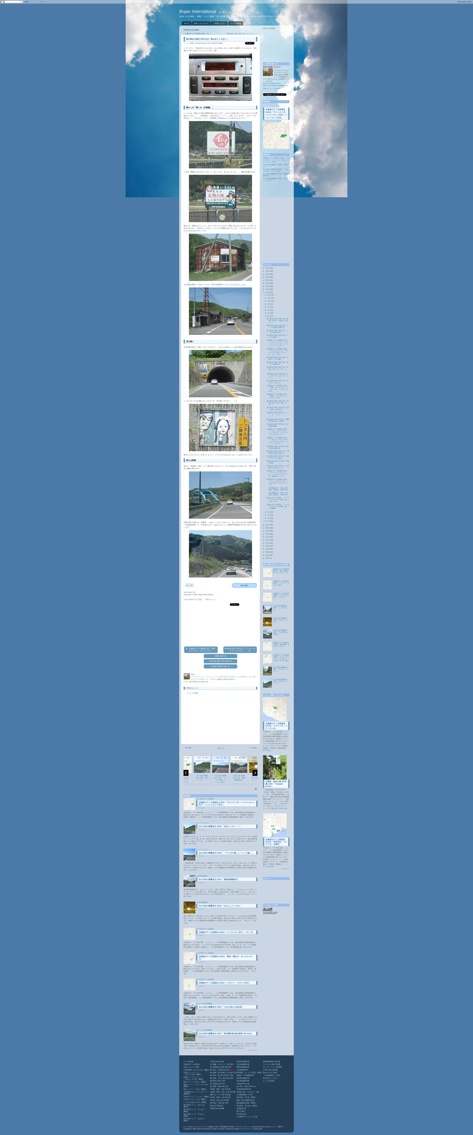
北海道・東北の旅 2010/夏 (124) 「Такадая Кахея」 (276, 783)
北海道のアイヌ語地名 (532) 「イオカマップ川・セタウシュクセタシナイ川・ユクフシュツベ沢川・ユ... (277, 440)
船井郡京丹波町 (217, 43)
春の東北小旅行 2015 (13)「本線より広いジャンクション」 (277, 369)
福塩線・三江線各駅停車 (245, 1075)
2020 (267, 286)
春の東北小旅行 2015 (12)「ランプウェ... (241, 34)
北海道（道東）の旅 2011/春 (220, 1097)
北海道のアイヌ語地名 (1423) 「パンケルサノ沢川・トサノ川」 (227, 932)
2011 (267, 543)
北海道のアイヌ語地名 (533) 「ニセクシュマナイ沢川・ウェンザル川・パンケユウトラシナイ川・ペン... (277, 432)
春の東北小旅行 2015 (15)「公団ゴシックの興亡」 (277, 358)
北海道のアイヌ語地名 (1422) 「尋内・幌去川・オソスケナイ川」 (281, 571)
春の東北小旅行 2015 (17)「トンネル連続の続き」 (277, 331)
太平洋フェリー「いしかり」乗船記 (196, 1097)
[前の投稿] (187, 648)
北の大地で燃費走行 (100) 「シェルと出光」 (280, 607)
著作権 (230, 1127)
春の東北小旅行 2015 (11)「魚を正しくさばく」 (277, 381)
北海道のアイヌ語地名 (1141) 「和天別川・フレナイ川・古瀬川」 (276, 841)
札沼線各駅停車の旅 (243, 1089)
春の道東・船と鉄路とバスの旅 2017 (223, 1072)
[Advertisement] (220, 626)
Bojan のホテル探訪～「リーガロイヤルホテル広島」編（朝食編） (278, 506)
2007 (267, 555)
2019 (267, 289)
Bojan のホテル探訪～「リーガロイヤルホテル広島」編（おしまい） (278, 499)
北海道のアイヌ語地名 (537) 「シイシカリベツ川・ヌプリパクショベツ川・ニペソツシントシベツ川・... (277, 343)
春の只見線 (240, 1111)
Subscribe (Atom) (258, 1127)
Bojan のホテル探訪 (270, 1072)
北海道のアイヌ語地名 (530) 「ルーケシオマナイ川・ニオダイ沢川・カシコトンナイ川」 (277, 482)
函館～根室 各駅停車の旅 (245, 1100)
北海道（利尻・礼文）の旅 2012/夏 (222, 1092)
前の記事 (189, 585)
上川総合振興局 (201, 876)
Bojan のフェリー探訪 (191, 1067)
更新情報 (223, 1127)
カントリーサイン (202, 823)
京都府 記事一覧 (220, 656)
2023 (267, 277)
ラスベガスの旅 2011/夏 (271, 1064)
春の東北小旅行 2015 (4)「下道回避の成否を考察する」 (278, 452)
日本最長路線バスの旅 (244, 1095)
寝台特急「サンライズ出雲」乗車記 (249, 1072)
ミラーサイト (246, 1129)
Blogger (236, 1129)
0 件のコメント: (211, 599)
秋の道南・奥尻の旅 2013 (219, 1086)
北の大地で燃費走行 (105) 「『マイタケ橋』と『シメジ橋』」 (226, 853)
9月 (268, 304)
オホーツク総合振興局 (204, 1003)
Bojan (278, 67)
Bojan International (198, 11)
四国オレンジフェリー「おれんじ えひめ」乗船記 (193, 1078)
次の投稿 (253, 748)
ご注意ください (219, 23)
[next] (255, 773)
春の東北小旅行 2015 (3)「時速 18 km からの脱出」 (278, 457)
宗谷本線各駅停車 (242, 1081)
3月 (268, 515)
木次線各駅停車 (242, 1070)
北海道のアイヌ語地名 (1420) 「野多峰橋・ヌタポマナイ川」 (281, 644)
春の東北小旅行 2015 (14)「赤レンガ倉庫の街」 (277, 363)
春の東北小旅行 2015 (202, 43)
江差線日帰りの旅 (242, 1084)
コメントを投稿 (192, 693)
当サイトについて (201, 23)
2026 (267, 268)
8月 (268, 307)
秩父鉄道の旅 (241, 1114)
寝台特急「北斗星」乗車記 (246, 1097)
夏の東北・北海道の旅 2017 (220, 1070)
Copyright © (188, 595)
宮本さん (228, 347)
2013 (267, 537)
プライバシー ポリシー (242, 1127)
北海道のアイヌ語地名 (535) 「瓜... (197, 34)
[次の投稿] (249, 651)
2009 (267, 549)
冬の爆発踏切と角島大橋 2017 (221, 1067)
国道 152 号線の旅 (216, 1106)
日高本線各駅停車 (242, 1061)
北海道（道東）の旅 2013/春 (220, 1089)
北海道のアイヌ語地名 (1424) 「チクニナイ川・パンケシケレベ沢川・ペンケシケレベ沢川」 (276, 160)
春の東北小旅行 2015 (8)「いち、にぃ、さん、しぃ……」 (277, 414)
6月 (268, 313)
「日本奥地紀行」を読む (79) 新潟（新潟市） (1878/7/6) (277, 494)
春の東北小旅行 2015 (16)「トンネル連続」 (277, 336)
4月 (268, 512)
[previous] (186, 773)
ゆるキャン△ (271, 1127)
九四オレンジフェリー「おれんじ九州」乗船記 (192, 1073)
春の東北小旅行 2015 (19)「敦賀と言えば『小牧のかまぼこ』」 (277, 320)
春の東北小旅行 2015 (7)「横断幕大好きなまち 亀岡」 (278, 420)
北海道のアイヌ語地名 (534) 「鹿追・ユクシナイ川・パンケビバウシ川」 (277, 396)
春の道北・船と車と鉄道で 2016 (221, 1075)
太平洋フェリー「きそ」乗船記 (195, 1099)
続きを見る (249, 817)
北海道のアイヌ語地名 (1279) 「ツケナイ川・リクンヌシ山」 (276, 725)
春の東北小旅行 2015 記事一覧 (221, 661)
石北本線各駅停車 (242, 1064)
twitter (217, 1127)
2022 (267, 280)
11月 (269, 298)
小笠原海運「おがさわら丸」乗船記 (196, 1070)
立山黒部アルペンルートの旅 (246, 1117)
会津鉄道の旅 (241, 1108)
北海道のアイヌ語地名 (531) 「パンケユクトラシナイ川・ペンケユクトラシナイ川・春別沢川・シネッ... (277, 473)
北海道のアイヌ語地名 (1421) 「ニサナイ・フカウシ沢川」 (225, 983)
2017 (267, 525)
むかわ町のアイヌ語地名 (205, 799)
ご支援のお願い (257, 1129)
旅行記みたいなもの (270, 1078)
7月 (268, 310)
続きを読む (245, 585)
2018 (267, 292)
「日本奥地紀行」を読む (272, 1075)
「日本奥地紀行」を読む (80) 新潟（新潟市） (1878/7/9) (277, 489)
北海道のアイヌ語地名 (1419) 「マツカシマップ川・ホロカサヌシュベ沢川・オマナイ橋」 (281, 657)
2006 (267, 558)
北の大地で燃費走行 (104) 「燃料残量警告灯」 (219, 879)
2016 (267, 528)
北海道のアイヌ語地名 (192, 1064)
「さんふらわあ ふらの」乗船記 (195, 1102)
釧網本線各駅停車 (242, 1067)
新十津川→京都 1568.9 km (246, 1086)
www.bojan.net (189, 592)
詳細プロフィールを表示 (272, 88)
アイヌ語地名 (235, 23)
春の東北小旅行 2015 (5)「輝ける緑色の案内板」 (278, 447)
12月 (269, 295)
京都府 (191, 43)
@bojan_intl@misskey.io (226, 679)
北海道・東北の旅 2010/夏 (219, 1100)
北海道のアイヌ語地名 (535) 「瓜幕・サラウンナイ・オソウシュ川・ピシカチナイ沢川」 (277, 388)
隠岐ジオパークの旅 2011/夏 (220, 1095)
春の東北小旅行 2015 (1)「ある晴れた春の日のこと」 (278, 467)
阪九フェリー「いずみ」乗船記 (195, 1089)
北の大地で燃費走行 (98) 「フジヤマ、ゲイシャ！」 (281, 669)
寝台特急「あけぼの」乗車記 (246, 1106)
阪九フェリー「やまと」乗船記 (195, 1082)
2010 (267, 546)
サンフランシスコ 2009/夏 (272, 1067)
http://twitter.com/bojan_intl (198, 682)
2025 (267, 271)
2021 (267, 283)
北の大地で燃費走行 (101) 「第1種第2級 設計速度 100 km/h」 (226, 1033)
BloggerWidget (253, 1050)
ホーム (187, 23)
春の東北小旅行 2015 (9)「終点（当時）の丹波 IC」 (278, 408)
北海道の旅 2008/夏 (217, 1108)
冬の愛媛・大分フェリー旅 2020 (221, 1064)
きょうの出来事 (268, 1081)
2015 (267, 531)
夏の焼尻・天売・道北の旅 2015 (221, 1078)
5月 (268, 316)
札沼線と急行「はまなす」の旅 (247, 1092)
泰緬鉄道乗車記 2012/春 (271, 1061)
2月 (268, 518)
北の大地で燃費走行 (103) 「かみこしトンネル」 (220, 906)
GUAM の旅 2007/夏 (270, 1070)
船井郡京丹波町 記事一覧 (220, 666)
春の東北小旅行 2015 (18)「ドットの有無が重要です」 (277, 326)
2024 (267, 274)
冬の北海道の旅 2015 (217, 1084)
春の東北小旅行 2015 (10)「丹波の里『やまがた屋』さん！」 (277, 403)
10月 (269, 301)
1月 (268, 521)
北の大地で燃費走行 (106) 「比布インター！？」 (220, 826)
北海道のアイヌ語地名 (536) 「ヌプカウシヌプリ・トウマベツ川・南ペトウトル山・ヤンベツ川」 (277, 351)
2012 (267, 540)
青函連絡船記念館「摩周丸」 (246, 1103)
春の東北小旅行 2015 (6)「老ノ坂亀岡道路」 (278, 425)
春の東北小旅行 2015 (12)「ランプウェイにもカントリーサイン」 (277, 376)
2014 (267, 534)
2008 (267, 552)
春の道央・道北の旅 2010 (219, 1103)
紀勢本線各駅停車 (242, 1078)
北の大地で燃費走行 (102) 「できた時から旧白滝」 (221, 1007)
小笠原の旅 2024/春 (217, 1061)
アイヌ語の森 (188, 1061)
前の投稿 (188, 748)
